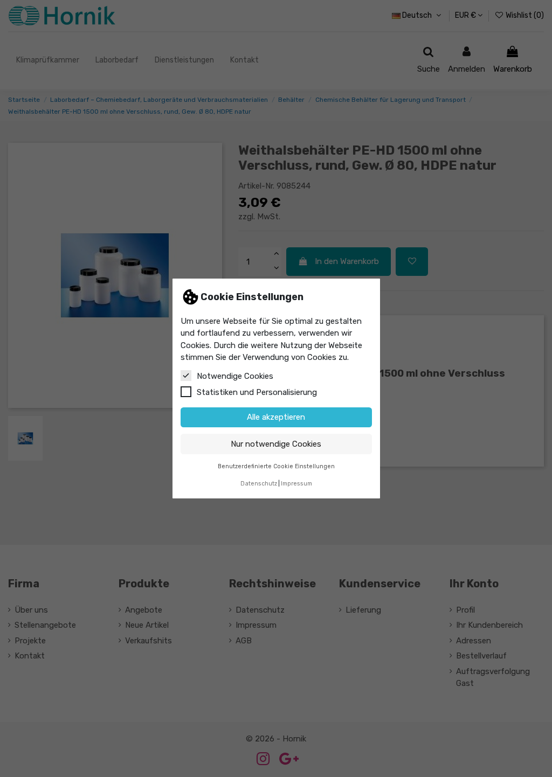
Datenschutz (258, 483)
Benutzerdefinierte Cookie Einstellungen (276, 466)
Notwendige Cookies (235, 376)
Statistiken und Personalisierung (257, 392)
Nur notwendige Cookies (276, 444)
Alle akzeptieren (276, 417)
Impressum (296, 483)
